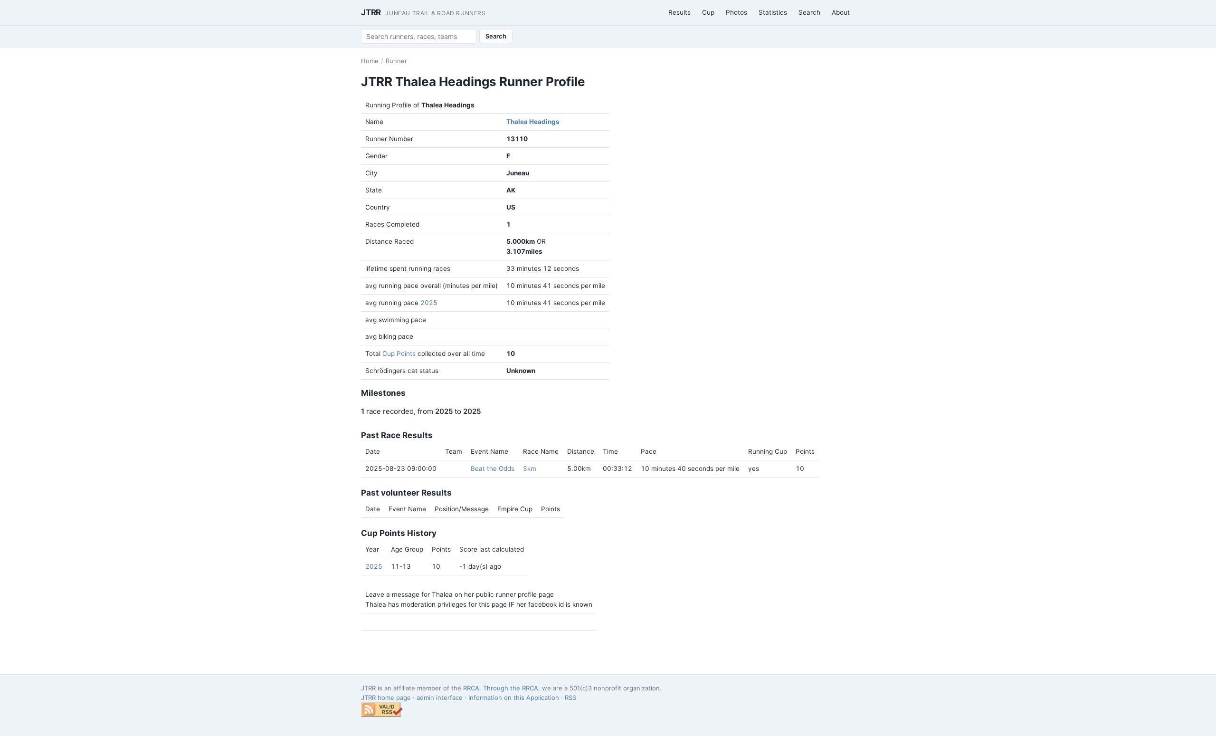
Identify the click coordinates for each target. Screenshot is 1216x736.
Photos (736, 12)
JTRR (423, 12)
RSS (570, 697)
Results (679, 12)
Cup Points (399, 353)
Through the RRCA (510, 688)
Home (370, 61)
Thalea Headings (533, 121)
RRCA (471, 688)
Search (809, 12)
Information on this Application (513, 697)
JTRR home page (386, 697)
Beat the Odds (492, 468)
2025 (428, 302)
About (841, 12)
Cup (708, 12)
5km (529, 468)
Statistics (773, 12)
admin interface (440, 697)
